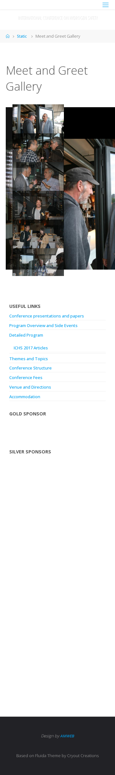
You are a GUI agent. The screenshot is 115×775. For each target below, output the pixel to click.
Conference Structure (30, 368)
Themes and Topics (28, 358)
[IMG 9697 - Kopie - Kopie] (38, 179)
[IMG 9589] (38, 265)
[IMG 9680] (38, 237)
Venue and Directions (30, 387)
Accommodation (24, 396)
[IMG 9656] (38, 150)
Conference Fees (25, 377)
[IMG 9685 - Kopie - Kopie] (38, 208)
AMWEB (67, 736)
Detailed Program (26, 335)
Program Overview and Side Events (43, 325)
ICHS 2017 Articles (31, 348)
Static (22, 36)
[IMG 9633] (38, 121)
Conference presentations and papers (46, 316)
